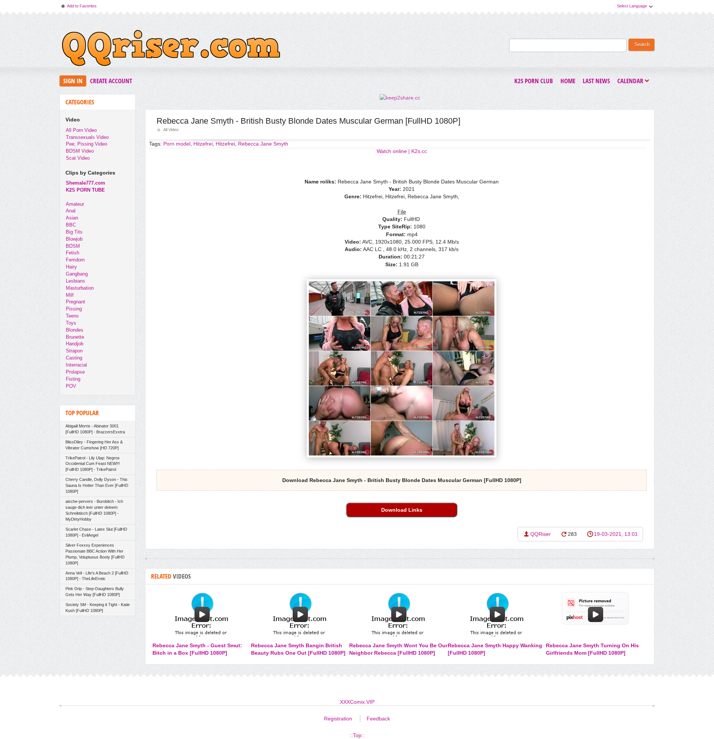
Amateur (75, 204)
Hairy (71, 267)
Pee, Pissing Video (86, 144)
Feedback (378, 719)
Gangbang (77, 274)
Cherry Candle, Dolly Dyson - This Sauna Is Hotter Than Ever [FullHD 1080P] (96, 485)
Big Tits (74, 232)
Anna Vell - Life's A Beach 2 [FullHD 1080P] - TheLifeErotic (96, 576)
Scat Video (78, 158)
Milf (70, 295)
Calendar (632, 81)
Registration (338, 719)
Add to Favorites (78, 8)
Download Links (401, 510)
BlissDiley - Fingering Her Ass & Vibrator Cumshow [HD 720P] (94, 445)
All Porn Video (81, 130)
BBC (71, 225)
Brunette (75, 337)
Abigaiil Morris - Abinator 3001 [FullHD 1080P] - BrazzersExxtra (95, 429)
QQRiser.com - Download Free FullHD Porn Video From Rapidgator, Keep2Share (171, 49)
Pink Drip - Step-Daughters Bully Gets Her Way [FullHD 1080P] (94, 591)
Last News (596, 80)
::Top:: (357, 735)
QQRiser (540, 534)
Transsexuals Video (87, 137)
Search (642, 44)
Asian (72, 218)
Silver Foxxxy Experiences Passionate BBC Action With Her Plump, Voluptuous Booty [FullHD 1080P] (95, 554)
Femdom (75, 260)
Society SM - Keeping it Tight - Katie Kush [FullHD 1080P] (97, 607)
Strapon (74, 351)
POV (71, 386)
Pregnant (75, 302)
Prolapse (75, 372)
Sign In (73, 80)
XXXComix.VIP (357, 702)
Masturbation (80, 288)
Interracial (76, 365)
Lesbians (75, 281)
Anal (70, 211)
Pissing (74, 309)
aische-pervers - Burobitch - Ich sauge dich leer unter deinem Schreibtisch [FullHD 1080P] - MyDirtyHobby (94, 510)
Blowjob (74, 239)
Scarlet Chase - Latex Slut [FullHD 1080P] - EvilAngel (96, 532)
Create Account (111, 80)
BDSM (73, 246)
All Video (170, 129)
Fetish (72, 252)
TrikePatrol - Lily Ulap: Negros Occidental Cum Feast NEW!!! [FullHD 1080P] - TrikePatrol (92, 464)
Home (567, 80)
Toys (71, 323)
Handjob (74, 343)
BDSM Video (80, 151)
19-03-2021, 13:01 (616, 534)
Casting (74, 358)
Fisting (73, 379)
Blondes (74, 330)
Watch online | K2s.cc (402, 151)
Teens (72, 316)
